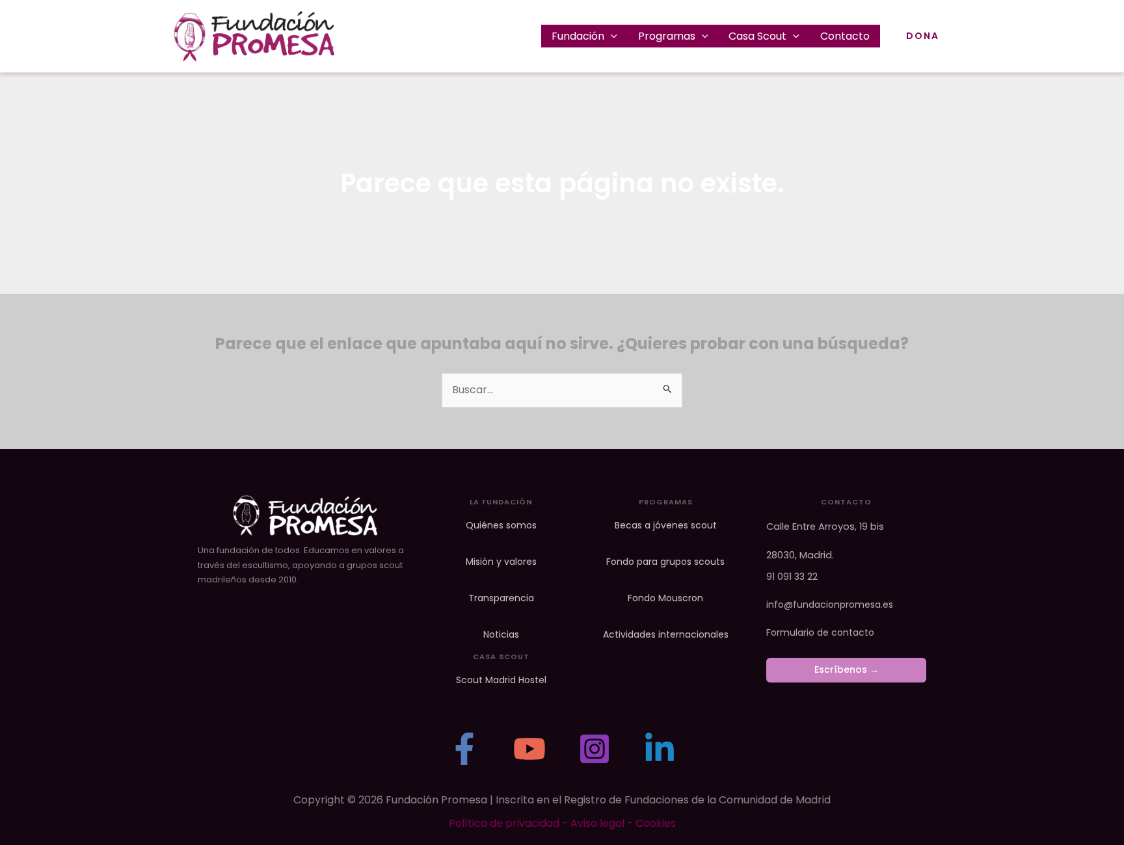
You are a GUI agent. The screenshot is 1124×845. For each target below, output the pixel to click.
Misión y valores (501, 562)
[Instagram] (594, 749)
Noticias (501, 635)
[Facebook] (464, 749)
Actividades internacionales (666, 635)
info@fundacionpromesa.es (829, 604)
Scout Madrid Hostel (501, 680)
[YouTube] (529, 749)
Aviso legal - (603, 823)
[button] (610, 36)
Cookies (656, 823)
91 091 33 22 (792, 576)
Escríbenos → (846, 669)
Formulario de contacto (820, 632)
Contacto (845, 36)
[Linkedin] (659, 749)
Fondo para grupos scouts (665, 562)
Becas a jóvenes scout (666, 525)
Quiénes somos (501, 525)
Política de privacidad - (509, 823)
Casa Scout (757, 36)
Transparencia (501, 598)
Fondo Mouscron (665, 598)
